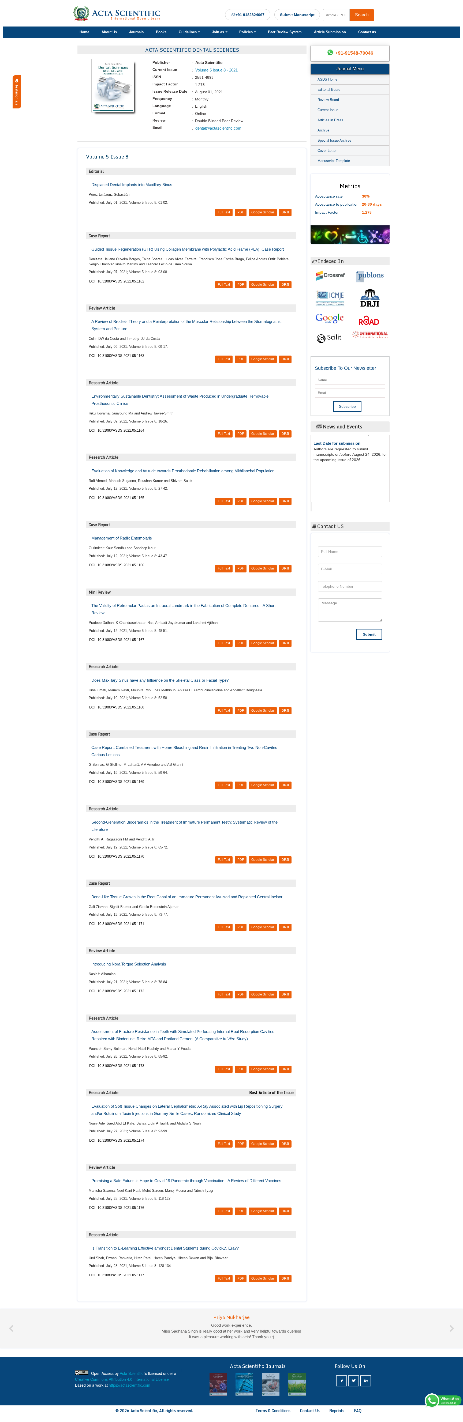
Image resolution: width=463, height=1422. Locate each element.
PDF (240, 212)
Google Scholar (262, 212)
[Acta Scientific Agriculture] (270, 1390)
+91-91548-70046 (354, 53)
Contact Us (310, 1416)
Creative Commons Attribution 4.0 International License (122, 1384)
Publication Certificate (334, 455)
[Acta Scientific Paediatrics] (244, 1390)
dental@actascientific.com (217, 128)
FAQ (357, 1416)
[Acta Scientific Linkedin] (365, 1386)
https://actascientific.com (129, 1390)
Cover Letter (327, 151)
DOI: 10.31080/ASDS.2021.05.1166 (116, 565)
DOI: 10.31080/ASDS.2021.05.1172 (116, 991)
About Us (109, 32)
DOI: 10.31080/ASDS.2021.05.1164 (116, 430)
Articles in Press (330, 120)
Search (362, 15)
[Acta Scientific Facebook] (341, 1386)
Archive (323, 130)
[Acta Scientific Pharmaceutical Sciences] (218, 1390)
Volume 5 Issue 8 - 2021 (216, 70)
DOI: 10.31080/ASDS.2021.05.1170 (116, 856)
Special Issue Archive (334, 140)
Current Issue (328, 110)
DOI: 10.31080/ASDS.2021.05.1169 (116, 782)
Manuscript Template (334, 161)
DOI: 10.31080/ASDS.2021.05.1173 (116, 1066)
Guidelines (188, 32)
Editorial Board (329, 90)
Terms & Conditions (273, 1416)
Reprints (336, 1416)
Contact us (367, 32)
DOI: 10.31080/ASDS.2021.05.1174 (116, 1140)
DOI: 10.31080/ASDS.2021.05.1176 (116, 1208)
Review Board (328, 100)
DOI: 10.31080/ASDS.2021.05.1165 (116, 498)
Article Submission (330, 32)
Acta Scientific (332, 505)
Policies (246, 32)
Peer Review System (285, 32)
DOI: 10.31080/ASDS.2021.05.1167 (116, 640)
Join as (218, 32)
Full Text (224, 212)
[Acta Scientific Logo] (118, 13)
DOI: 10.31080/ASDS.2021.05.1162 (116, 281)
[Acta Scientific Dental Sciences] (297, 1390)
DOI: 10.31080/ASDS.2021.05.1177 (116, 1275)
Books (161, 32)
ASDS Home (327, 79)
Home (84, 32)
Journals (136, 32)
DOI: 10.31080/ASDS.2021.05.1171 (116, 924)
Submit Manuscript (297, 15)
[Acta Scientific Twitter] (353, 1386)
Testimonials (17, 93)
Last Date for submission (336, 476)
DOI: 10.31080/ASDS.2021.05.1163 (116, 356)
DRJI (285, 212)
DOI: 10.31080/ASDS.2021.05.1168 (116, 707)
